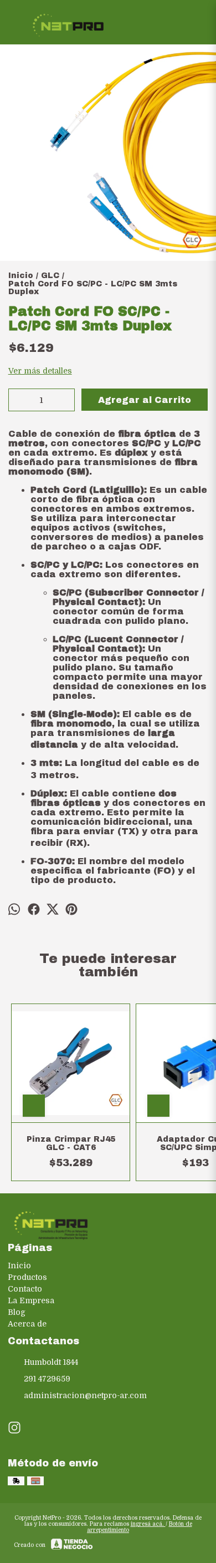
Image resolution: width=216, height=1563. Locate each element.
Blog (16, 1312)
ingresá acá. (148, 1524)
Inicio (19, 1265)
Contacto (25, 1288)
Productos (27, 1277)
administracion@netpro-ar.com (85, 1395)
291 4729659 (47, 1378)
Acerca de (27, 1323)
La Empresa (31, 1300)
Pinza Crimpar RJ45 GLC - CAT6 (71, 1143)
